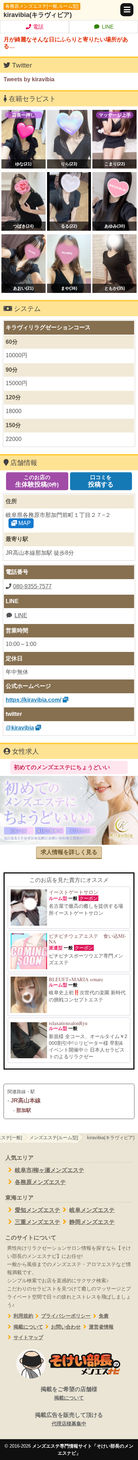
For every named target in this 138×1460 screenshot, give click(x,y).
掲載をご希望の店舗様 (69, 1393)
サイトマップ (28, 1337)
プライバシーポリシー (66, 1316)
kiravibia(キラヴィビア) (38, 14)
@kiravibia (20, 728)
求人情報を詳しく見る (69, 852)
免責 (104, 1316)
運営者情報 (101, 1327)
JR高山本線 (26, 1100)
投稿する (101, 481)
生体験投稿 (37, 481)
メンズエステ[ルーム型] (53, 1137)
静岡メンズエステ (92, 1222)
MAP (24, 523)
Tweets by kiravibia (29, 79)
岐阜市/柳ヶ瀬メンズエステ (49, 1170)
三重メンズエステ (37, 1222)
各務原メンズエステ (40, 1182)
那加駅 (23, 1110)
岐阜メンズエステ (92, 1210)
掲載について (28, 1327)
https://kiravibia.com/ (33, 700)
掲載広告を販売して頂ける (69, 1419)
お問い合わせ (66, 1327)
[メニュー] (126, 9)
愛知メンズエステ (37, 1210)
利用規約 (23, 1316)
